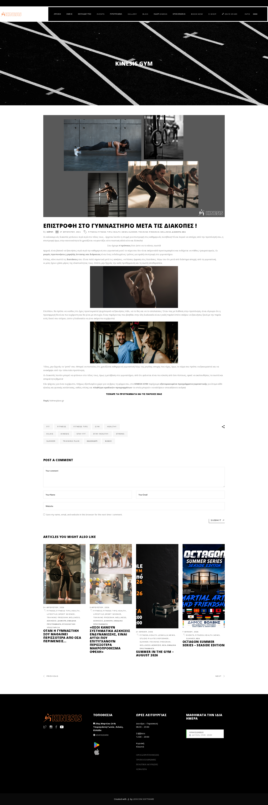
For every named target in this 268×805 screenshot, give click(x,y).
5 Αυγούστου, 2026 (99, 607)
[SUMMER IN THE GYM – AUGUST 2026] (157, 586)
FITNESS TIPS (105, 232)
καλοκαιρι (92, 441)
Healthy (112, 427)
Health (117, 232)
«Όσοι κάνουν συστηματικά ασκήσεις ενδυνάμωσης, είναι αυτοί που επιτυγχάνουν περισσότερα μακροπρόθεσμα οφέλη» (110, 639)
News (125, 232)
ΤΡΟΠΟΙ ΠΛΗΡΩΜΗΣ (146, 759)
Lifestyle (52, 614)
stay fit (81, 434)
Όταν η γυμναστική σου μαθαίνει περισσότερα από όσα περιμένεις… (62, 635)
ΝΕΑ (184, 232)
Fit (48, 427)
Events (190, 635)
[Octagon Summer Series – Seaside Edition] (204, 586)
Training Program (149, 232)
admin (50, 231)
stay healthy (100, 434)
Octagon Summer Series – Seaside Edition (204, 643)
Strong (120, 434)
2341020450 (102, 735)
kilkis (49, 434)
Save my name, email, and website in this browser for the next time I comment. (84, 514)
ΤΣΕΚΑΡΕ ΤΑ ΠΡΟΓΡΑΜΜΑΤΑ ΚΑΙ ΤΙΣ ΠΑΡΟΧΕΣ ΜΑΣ (134, 394)
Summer (133, 232)
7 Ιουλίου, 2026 (191, 632)
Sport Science (66, 614)
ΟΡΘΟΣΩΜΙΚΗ (200, 733)
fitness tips (81, 427)
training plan (71, 441)
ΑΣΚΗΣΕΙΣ (52, 621)
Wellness (165, 232)
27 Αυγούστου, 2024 (70, 232)
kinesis (65, 434)
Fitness (92, 232)
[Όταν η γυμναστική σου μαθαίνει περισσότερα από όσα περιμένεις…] (64, 574)
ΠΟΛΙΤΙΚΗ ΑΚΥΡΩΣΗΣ (147, 764)
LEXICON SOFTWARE (143, 799)
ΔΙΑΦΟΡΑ (176, 232)
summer (50, 441)
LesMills (163, 635)
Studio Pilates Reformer (154, 638)
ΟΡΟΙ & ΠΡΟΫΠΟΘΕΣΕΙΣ (147, 755)
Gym (97, 427)
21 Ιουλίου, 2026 (144, 632)
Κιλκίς (108, 441)
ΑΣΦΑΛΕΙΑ (141, 769)
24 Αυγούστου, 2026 (53, 607)
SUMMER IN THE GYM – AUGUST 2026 (155, 653)
